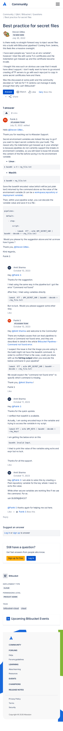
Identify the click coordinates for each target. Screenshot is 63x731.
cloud (23, 608)
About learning (15, 669)
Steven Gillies (18, 32)
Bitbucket (26, 14)
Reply (5, 517)
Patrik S (13, 119)
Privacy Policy (15, 699)
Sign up (16, 533)
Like (10, 313)
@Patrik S (16, 275)
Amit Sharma (19, 267)
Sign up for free (15, 558)
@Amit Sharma (19, 331)
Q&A (18, 14)
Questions (37, 14)
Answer (8, 92)
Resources (13, 673)
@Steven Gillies (15, 129)
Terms (11, 703)
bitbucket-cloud (11, 608)
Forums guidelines (16, 659)
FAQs (11, 655)
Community (20, 4)
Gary (41, 92)
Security (12, 707)
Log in (7, 533)
